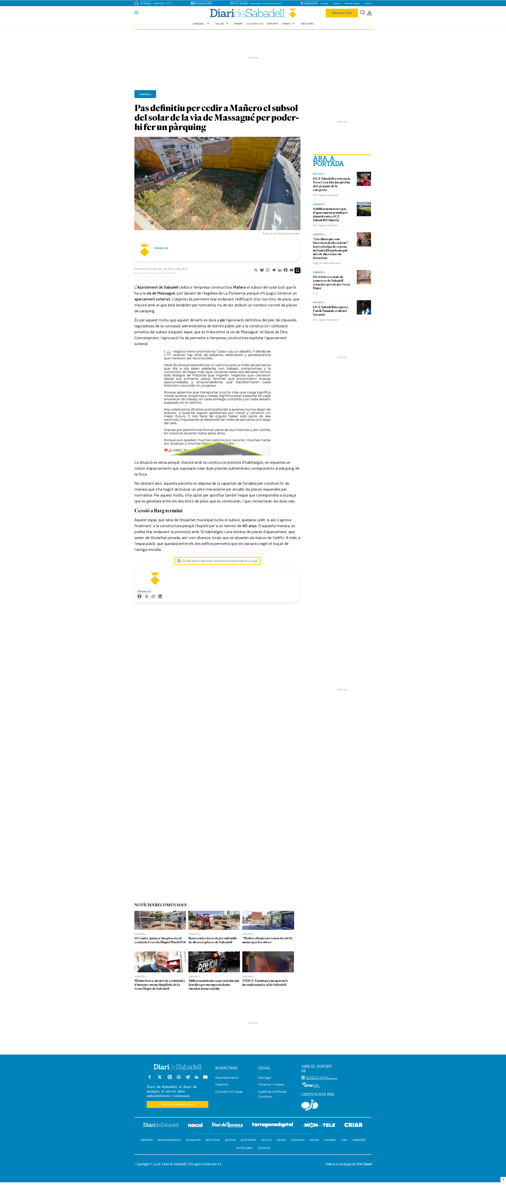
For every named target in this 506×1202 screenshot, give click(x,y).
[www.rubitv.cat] (344, 1140)
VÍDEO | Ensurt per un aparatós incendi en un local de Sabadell (265, 982)
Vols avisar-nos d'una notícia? (266, 3)
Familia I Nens (352, 3)
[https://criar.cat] (353, 1125)
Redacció (161, 248)
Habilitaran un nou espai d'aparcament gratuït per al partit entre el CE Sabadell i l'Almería (330, 214)
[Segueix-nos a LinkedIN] (196, 1077)
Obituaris (307, 23)
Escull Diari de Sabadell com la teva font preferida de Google (220, 561)
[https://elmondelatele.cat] (318, 1125)
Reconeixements (227, 1077)
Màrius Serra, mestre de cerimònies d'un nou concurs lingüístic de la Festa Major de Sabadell (159, 984)
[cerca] (362, 13)
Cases (336, 3)
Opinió (288, 23)
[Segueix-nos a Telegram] (188, 1078)
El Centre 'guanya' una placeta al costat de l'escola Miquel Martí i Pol (160, 940)
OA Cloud (364, 1164)
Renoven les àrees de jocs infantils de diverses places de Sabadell (212, 940)
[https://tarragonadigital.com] (272, 1125)
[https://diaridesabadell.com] (161, 1125)
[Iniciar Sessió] (369, 13)
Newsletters (342, 13)
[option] (217, 187)
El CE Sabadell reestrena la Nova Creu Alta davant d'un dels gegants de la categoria (331, 184)
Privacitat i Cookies (271, 1084)
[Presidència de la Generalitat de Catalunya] (319, 1078)
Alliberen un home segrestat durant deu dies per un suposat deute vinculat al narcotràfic (213, 984)
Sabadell (201, 23)
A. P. (315, 293)
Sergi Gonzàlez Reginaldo (327, 263)
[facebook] (140, 597)
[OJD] (309, 1105)
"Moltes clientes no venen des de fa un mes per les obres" (267, 940)
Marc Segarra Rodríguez (326, 195)
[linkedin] (160, 597)
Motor (368, 3)
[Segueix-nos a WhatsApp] (179, 1077)
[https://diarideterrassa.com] (227, 1125)
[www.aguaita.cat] (146, 1140)
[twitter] (147, 597)
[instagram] (153, 597)
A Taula (324, 3)
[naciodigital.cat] (169, 1140)
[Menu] (136, 13)
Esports (272, 23)
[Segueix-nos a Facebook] (150, 1078)
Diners (238, 23)
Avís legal (264, 1077)
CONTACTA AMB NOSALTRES (177, 1104)
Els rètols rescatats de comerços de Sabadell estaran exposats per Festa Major (331, 282)
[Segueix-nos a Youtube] (205, 1078)
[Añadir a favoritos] (297, 270)
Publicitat (221, 1084)
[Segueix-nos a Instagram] (170, 1078)
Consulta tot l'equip (229, 1091)
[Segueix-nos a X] (160, 1078)
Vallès (222, 23)
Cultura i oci (254, 23)
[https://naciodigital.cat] (195, 1125)
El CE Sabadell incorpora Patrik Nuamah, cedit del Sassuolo (330, 311)
